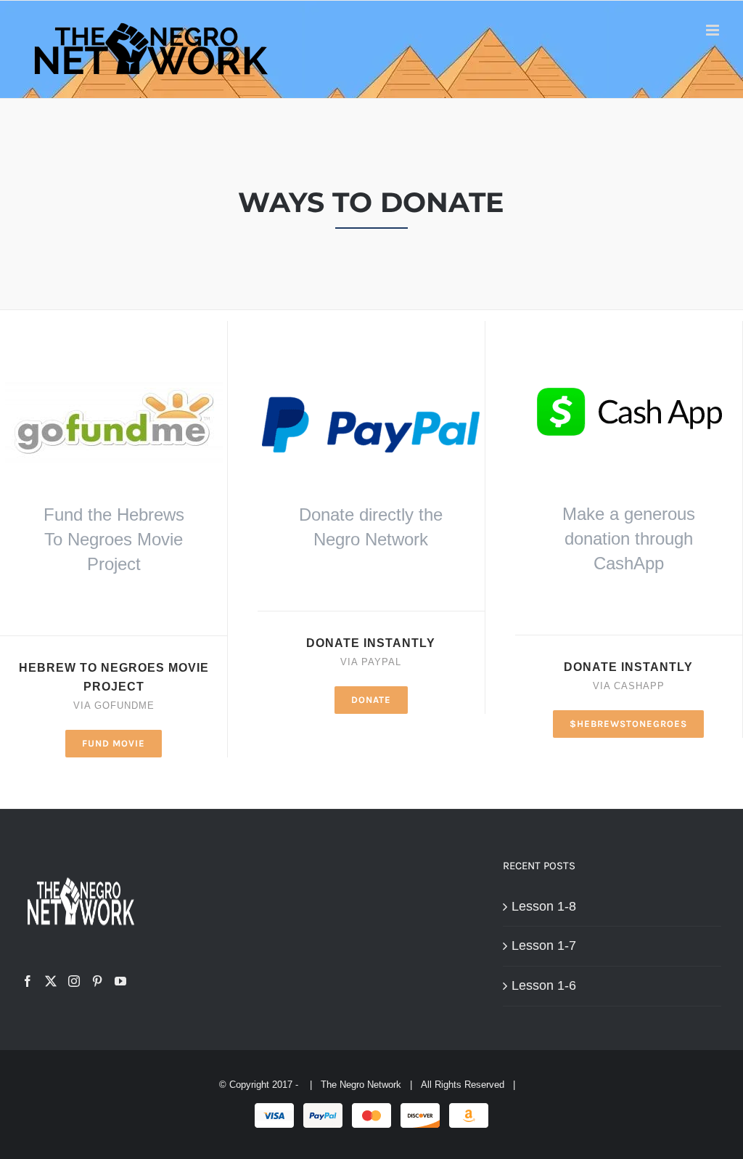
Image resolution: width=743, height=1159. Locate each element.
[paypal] (371, 377)
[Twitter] (51, 981)
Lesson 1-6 (544, 985)
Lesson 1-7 (544, 945)
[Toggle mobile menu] (713, 30)
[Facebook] (27, 981)
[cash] (628, 371)
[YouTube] (120, 981)
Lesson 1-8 (544, 906)
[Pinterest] (97, 981)
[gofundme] (114, 371)
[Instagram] (74, 981)
